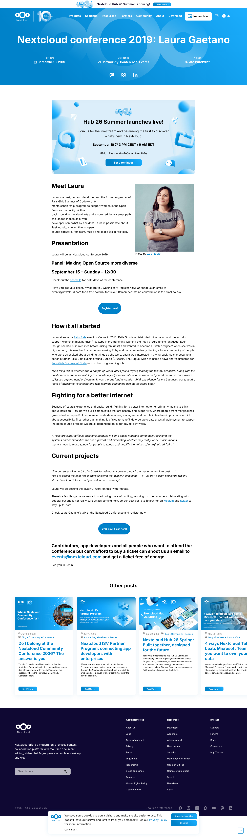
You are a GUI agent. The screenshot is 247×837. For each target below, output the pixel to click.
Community (144, 16)
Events (144, 62)
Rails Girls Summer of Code (69, 363)
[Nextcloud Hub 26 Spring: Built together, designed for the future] (168, 613)
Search (170, 777)
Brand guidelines (135, 771)
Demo (213, 740)
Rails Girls (80, 337)
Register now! (110, 308)
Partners (126, 16)
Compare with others (178, 771)
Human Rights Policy (136, 783)
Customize (70, 829)
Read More (27, 689)
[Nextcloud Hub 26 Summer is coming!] (84, 4)
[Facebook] (180, 808)
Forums (214, 734)
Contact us (216, 746)
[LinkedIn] (135, 74)
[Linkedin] (197, 808)
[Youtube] (214, 808)
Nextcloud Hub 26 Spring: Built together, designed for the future (168, 644)
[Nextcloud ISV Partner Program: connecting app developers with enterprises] (106, 613)
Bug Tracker (216, 752)
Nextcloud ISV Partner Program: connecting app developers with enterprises (106, 651)
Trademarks (132, 764)
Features (130, 777)
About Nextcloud (135, 719)
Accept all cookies (184, 816)
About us (130, 727)
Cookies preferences (159, 808)
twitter (184, 500)
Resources (109, 16)
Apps (87, 637)
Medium (169, 500)
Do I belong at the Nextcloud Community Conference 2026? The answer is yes (41, 651)
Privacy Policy (158, 820)
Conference (128, 62)
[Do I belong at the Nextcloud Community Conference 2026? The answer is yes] (44, 613)
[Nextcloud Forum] (205, 808)
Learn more (161, 4)
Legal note (131, 758)
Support (214, 727)
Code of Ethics (133, 789)
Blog (24, 637)
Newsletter (173, 783)
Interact (214, 719)
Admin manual (174, 740)
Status (170, 789)
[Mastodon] (111, 74)
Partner (113, 637)
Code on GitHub (175, 764)
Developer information (178, 758)
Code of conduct (135, 740)
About (160, 16)
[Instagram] (188, 808)
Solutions (91, 16)
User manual (173, 746)
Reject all (183, 823)
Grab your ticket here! (114, 528)
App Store (172, 734)
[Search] (65, 771)
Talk (238, 637)
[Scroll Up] (241, 831)
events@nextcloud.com (76, 556)
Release (189, 634)
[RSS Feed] (230, 808)
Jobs (128, 734)
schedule (75, 280)
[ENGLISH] (227, 16)
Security (171, 752)
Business (103, 637)
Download (175, 16)
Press (129, 752)
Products (75, 16)
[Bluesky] (123, 74)
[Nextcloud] (34, 16)
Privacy (231, 637)
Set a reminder (123, 162)
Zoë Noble (153, 253)
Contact (216, 16)
